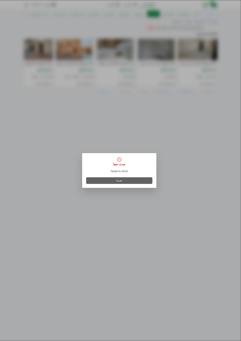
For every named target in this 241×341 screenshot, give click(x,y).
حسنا (119, 181)
